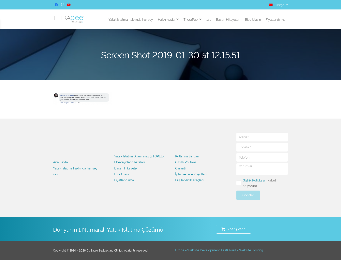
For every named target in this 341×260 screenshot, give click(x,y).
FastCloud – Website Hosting (242, 250)
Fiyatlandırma (124, 180)
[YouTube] (69, 5)
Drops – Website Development (197, 250)
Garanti (180, 168)
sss (55, 174)
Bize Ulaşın (122, 174)
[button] (278, 5)
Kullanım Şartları (187, 156)
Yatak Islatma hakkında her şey (75, 168)
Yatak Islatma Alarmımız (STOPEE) (139, 156)
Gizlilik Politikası (186, 162)
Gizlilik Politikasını (255, 180)
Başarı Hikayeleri (126, 168)
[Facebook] (56, 5)
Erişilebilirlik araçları (189, 180)
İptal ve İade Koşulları (190, 174)
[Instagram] (62, 5)
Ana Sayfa (60, 162)
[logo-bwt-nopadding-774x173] (68, 19)
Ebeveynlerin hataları (129, 162)
